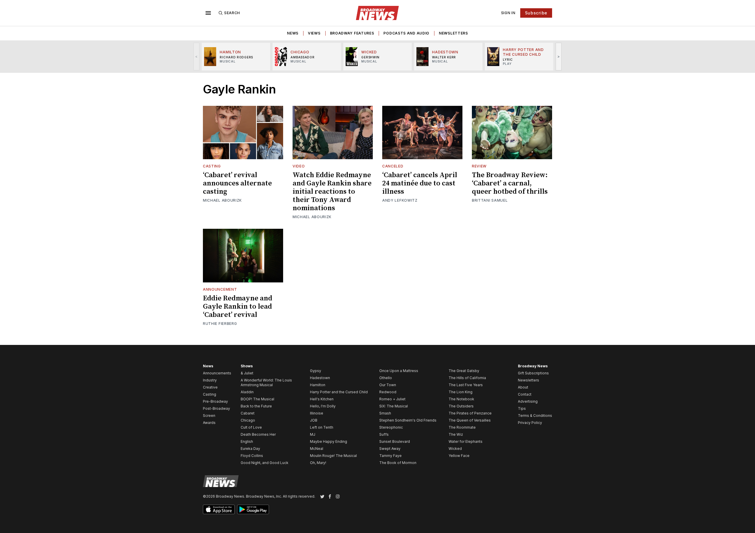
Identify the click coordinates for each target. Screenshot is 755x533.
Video (299, 166)
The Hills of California (467, 378)
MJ (312, 434)
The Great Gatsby (464, 371)
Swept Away (390, 448)
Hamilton (317, 385)
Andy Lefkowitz (400, 200)
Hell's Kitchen (322, 399)
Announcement (220, 289)
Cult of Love (251, 427)
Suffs (384, 434)
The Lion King (460, 392)
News (292, 33)
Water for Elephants (465, 441)
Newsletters (453, 33)
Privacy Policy (530, 422)
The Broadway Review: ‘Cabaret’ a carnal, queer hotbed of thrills (510, 183)
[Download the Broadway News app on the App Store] (219, 509)
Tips (522, 408)
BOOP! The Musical (257, 399)
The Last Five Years (466, 385)
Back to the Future (256, 406)
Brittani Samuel (490, 200)
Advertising (528, 401)
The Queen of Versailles (470, 420)
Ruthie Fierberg (220, 323)
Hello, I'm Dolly (323, 406)
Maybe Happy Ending (328, 441)
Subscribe (536, 12)
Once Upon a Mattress (398, 371)
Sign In (508, 13)
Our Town (387, 385)
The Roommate (462, 427)
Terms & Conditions (535, 415)
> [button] (558, 56)
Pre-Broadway (215, 401)
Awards (209, 422)
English (247, 441)
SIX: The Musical (393, 406)
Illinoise (316, 413)
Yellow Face (459, 455)
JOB (313, 420)
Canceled (392, 166)
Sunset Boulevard (394, 441)
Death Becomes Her (258, 434)
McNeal (316, 448)
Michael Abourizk (222, 200)
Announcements (217, 373)
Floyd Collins (252, 455)
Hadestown (320, 378)
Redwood (387, 392)
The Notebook (461, 399)
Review (479, 166)
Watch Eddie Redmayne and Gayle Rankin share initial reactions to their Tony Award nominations (332, 192)
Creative (210, 387)
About (523, 387)
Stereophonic (391, 427)
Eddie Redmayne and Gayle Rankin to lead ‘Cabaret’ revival (237, 306)
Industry (210, 380)
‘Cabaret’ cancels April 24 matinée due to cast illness (419, 183)
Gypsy (315, 371)
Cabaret (248, 413)
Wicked (455, 448)
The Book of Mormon (397, 462)
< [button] (196, 56)
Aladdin (247, 392)
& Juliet (247, 373)
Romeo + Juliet (392, 399)
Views (314, 33)
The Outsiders (461, 406)
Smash (385, 413)
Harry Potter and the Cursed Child (339, 392)
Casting (212, 166)
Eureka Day (250, 448)
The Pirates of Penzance (470, 413)
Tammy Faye (390, 455)
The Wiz (456, 434)
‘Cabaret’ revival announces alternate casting (237, 183)
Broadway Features (352, 33)
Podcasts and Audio (406, 33)
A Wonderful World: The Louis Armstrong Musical (266, 382)
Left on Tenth (321, 427)
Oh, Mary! (318, 462)
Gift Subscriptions (533, 373)
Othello (385, 378)
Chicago (248, 420)
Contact (524, 394)
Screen (209, 415)
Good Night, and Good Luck (264, 462)
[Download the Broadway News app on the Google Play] (253, 509)
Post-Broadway (216, 408)
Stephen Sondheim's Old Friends (407, 420)
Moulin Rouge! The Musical (333, 455)
